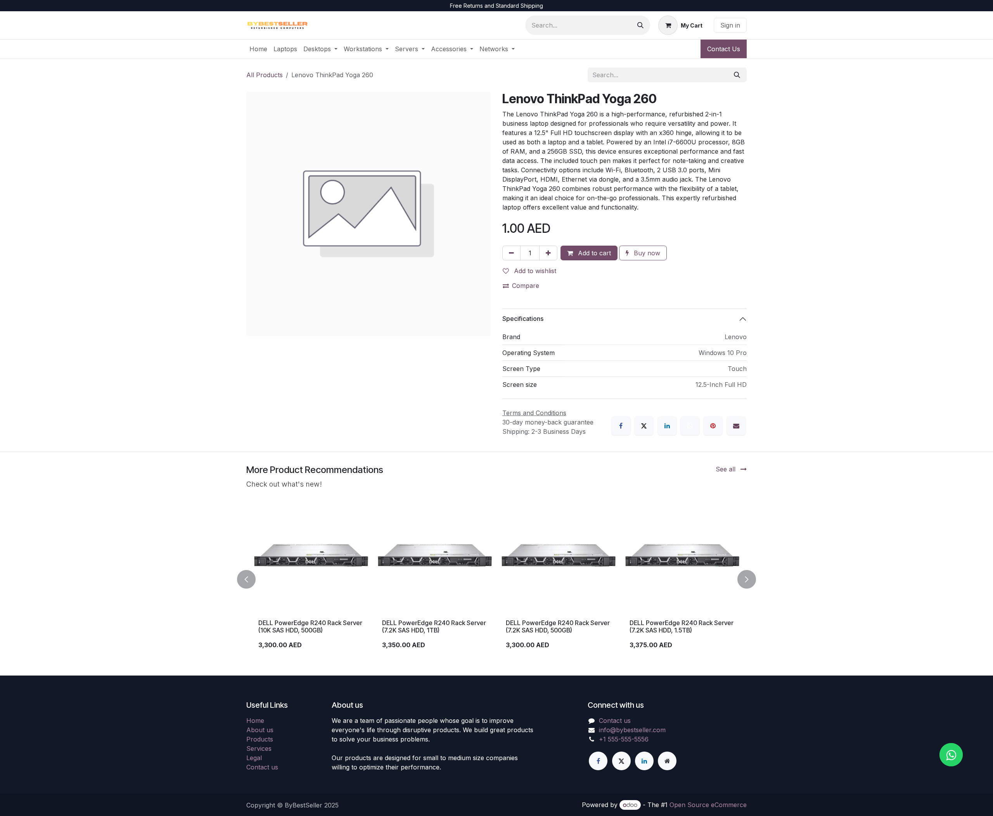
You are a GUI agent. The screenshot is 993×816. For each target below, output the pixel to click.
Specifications (522, 318)
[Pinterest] (713, 425)
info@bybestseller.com (632, 730)
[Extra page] (667, 761)
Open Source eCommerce (708, 805)
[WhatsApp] (690, 425)
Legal (254, 758)
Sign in (730, 25)
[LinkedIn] (667, 425)
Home (255, 720)
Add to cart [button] (593, 253)
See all (726, 469)
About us (259, 730)
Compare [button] (525, 285)
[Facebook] (621, 425)
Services (259, 748)
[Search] (640, 25)
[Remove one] (511, 253)
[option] (496, 579)
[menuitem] (258, 49)
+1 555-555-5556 (624, 739)
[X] (644, 425)
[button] (251, 579)
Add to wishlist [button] (534, 271)
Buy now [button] (646, 253)
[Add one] (548, 253)
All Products (264, 75)
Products (259, 739)
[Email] (736, 425)
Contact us (262, 767)
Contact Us (723, 49)
